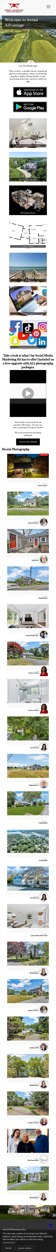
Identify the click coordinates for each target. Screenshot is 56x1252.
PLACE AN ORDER (28, 442)
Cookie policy (9, 1242)
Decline (8, 1248)
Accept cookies (24, 1248)
